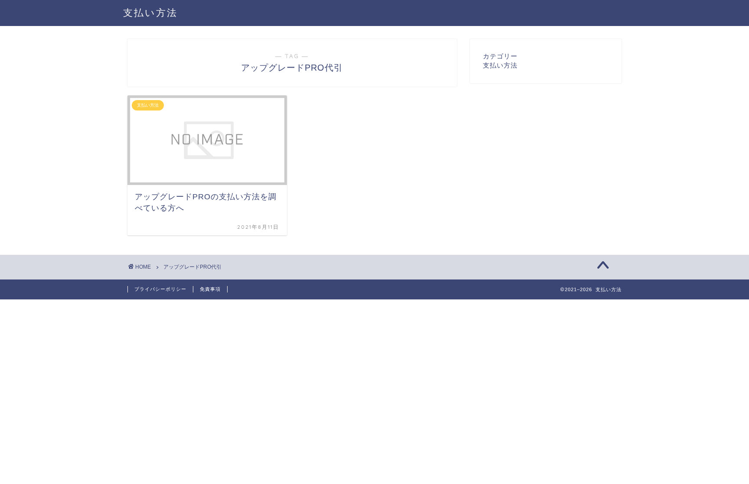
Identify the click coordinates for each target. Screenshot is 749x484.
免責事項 (210, 289)
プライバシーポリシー (160, 289)
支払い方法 (150, 12)
